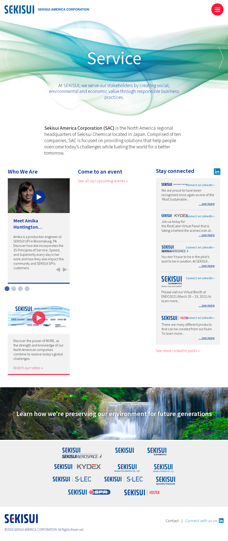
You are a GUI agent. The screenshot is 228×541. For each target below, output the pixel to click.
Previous (6, 58)
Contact (172, 520)
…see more (207, 204)
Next (221, 58)
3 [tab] (20, 288)
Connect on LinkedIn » (200, 184)
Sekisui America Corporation (46, 9)
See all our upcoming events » (103, 180)
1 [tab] (6, 288)
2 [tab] (13, 288)
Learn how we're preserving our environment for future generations (114, 413)
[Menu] (217, 9)
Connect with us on (201, 520)
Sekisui (21, 518)
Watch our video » (28, 367)
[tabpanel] (39, 231)
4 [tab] (26, 288)
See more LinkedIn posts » (178, 350)
